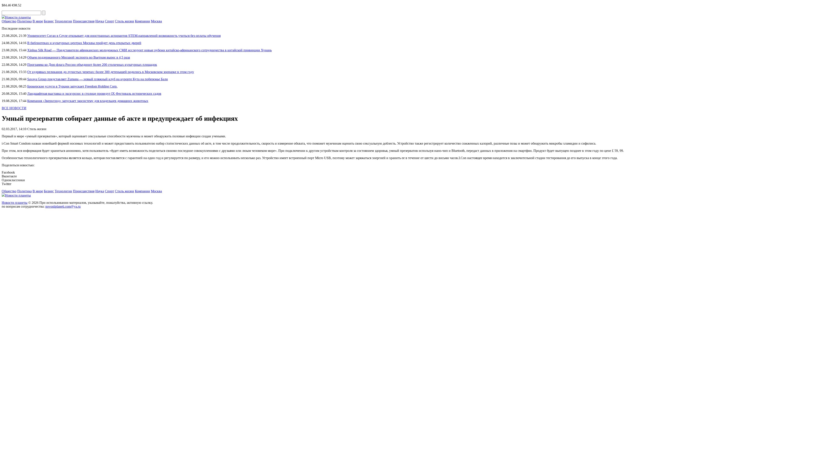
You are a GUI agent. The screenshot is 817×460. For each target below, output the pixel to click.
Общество (9, 21)
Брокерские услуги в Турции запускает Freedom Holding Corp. (72, 86)
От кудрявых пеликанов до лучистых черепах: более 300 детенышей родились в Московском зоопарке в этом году (110, 72)
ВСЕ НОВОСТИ (14, 108)
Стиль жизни (124, 21)
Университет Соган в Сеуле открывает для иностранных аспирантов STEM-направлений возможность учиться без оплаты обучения (124, 35)
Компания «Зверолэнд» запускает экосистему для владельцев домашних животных (87, 101)
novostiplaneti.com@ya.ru (63, 206)
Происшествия (83, 21)
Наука (99, 21)
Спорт (109, 21)
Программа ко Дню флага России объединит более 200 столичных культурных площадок (92, 64)
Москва (156, 21)
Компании (142, 21)
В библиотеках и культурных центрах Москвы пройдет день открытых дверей (84, 43)
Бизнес (49, 21)
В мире (38, 21)
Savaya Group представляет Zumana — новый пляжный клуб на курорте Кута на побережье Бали (97, 79)
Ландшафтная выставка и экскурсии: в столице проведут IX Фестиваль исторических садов (94, 93)
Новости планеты (14, 202)
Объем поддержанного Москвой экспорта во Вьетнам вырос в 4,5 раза (78, 57)
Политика (24, 21)
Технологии (63, 21)
